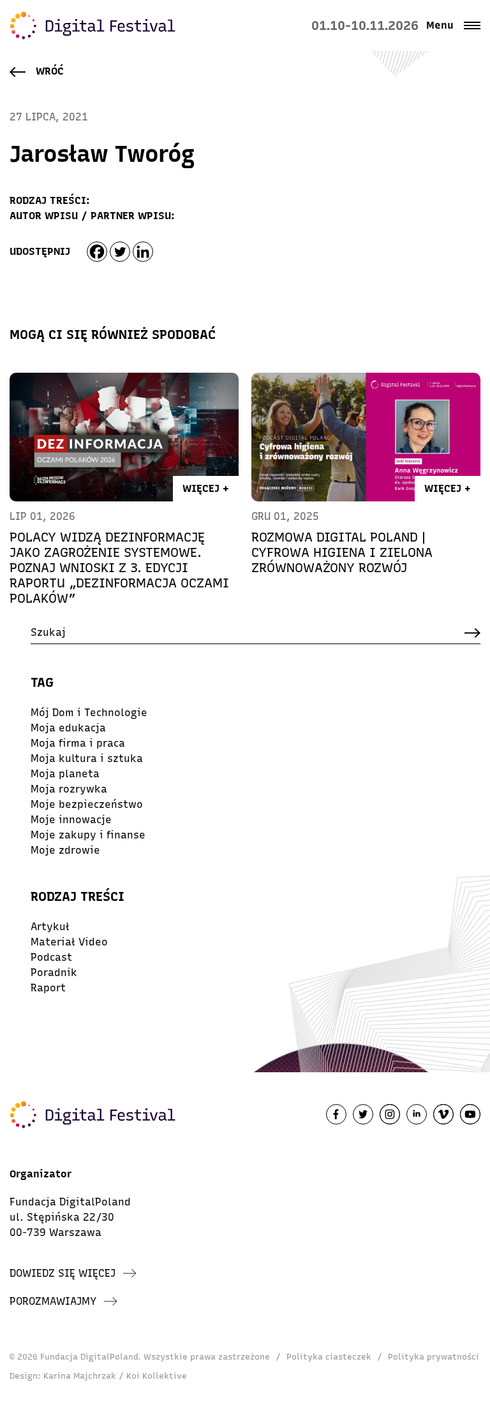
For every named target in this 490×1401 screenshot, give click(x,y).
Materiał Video (69, 942)
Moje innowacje (71, 820)
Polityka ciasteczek (328, 1356)
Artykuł (50, 927)
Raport (48, 988)
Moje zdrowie (65, 850)
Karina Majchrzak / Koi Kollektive (115, 1376)
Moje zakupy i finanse (88, 835)
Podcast (51, 957)
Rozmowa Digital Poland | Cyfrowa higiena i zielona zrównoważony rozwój (342, 552)
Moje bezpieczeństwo (87, 804)
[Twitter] (120, 251)
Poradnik (54, 972)
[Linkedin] (143, 251)
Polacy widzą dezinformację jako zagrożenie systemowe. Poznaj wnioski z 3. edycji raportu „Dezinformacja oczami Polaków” (119, 567)
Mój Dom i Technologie (89, 713)
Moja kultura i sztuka (87, 758)
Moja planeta (65, 774)
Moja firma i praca (78, 743)
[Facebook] (97, 251)
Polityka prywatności (433, 1356)
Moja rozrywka (69, 789)
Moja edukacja (68, 728)
